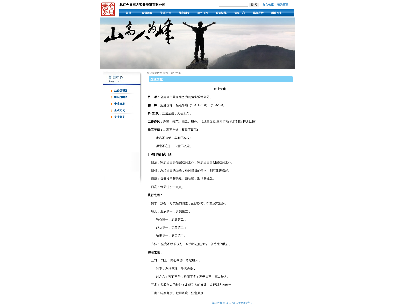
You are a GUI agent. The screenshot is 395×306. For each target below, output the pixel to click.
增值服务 (276, 12)
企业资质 (119, 103)
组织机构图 (121, 97)
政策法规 (221, 12)
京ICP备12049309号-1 (239, 302)
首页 (128, 12)
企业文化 (119, 110)
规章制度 (184, 12)
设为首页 (282, 4)
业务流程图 (121, 90)
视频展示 (258, 12)
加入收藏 (268, 4)
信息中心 (239, 12)
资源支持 (165, 12)
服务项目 (202, 12)
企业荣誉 (119, 116)
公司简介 (147, 12)
